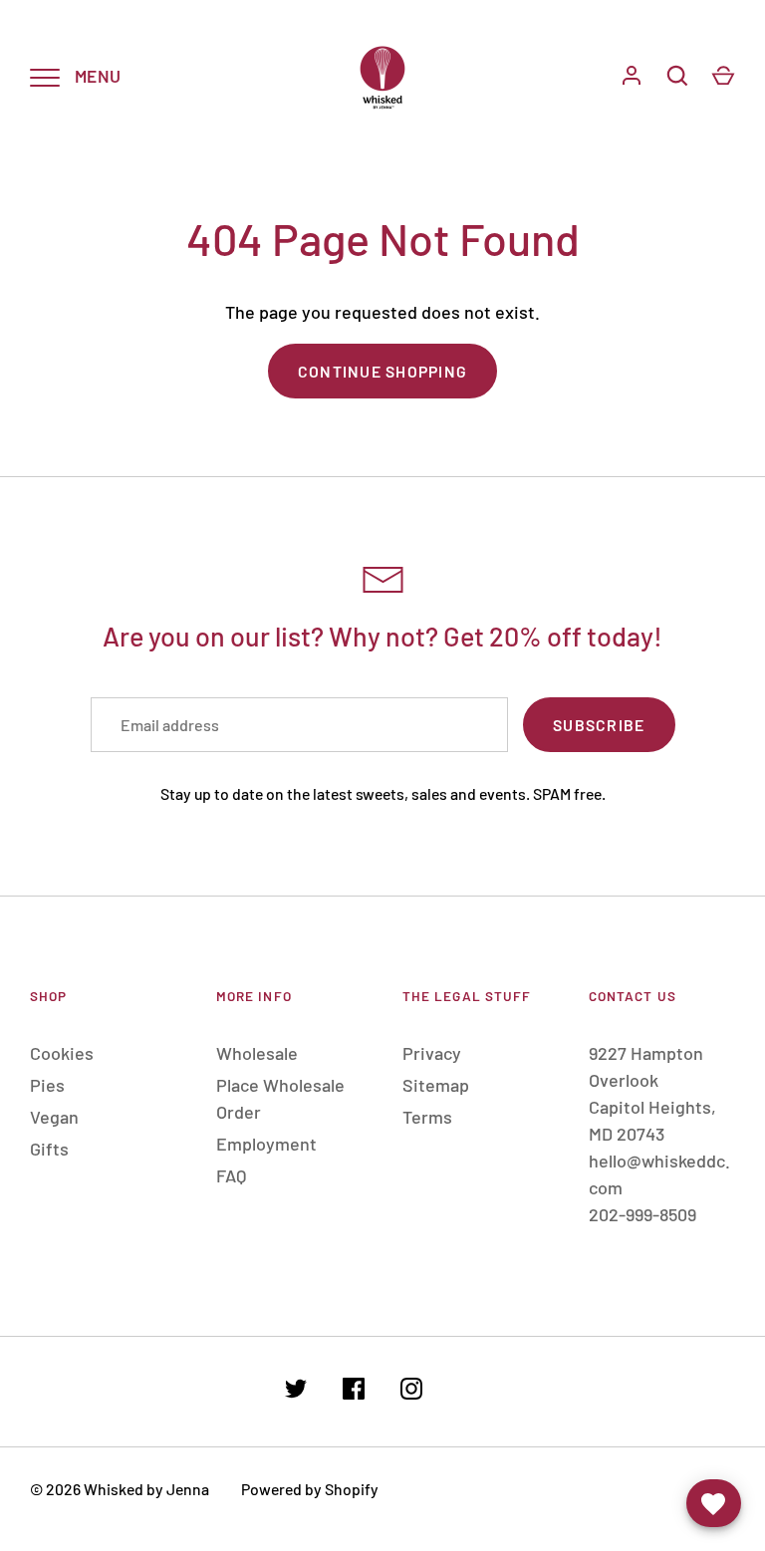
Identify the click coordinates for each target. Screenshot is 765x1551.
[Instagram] (411, 1392)
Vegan (54, 1117)
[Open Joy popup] (713, 1503)
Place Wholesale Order (280, 1098)
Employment (266, 1144)
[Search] (677, 76)
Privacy (431, 1053)
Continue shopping (382, 371)
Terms (427, 1117)
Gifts (49, 1149)
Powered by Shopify (310, 1488)
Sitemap (435, 1085)
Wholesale (257, 1053)
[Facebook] (354, 1392)
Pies (47, 1085)
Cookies (62, 1053)
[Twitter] (296, 1392)
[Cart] (723, 76)
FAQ (231, 1175)
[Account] (631, 76)
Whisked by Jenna (146, 1488)
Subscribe (598, 724)
